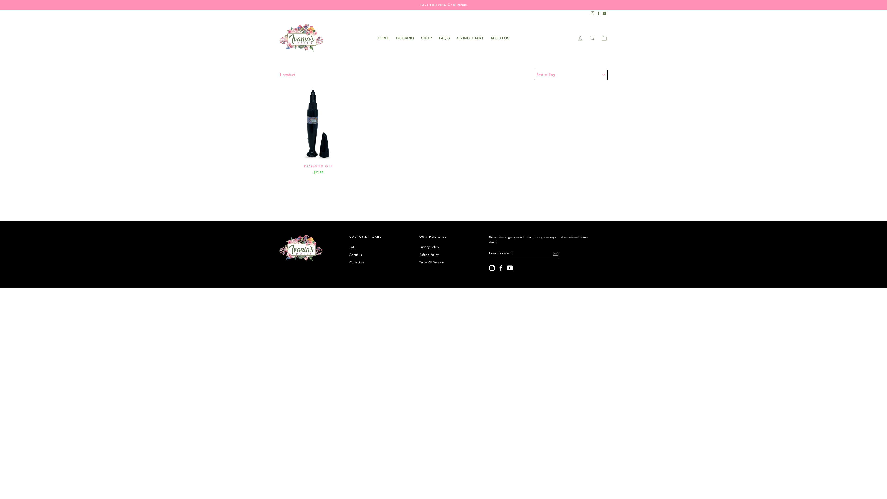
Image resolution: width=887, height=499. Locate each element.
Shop (426, 38)
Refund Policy (429, 254)
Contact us (356, 262)
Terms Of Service (431, 262)
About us (500, 38)
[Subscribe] (556, 253)
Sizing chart (470, 38)
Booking (405, 38)
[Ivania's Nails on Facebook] (501, 268)
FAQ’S (444, 38)
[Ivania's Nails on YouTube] (510, 268)
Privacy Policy (429, 247)
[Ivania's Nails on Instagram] (492, 268)
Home (383, 38)
